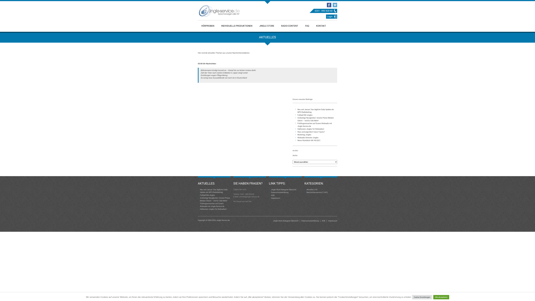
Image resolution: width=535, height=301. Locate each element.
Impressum (275, 198)
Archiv (295, 155)
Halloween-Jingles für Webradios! (310, 129)
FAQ (307, 26)
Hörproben (207, 26)
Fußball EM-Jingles (305, 115)
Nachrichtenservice (314, 192)
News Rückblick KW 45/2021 (308, 140)
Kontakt (321, 26)
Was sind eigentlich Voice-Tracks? (311, 132)
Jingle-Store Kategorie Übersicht (283, 190)
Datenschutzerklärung (279, 192)
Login (330, 16)
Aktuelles (310, 190)
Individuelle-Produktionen (236, 26)
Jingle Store (266, 26)
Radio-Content (289, 26)
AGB (272, 195)
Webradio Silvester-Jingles (307, 138)
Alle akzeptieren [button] (441, 297)
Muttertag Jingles (304, 135)
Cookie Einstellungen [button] (422, 297)
